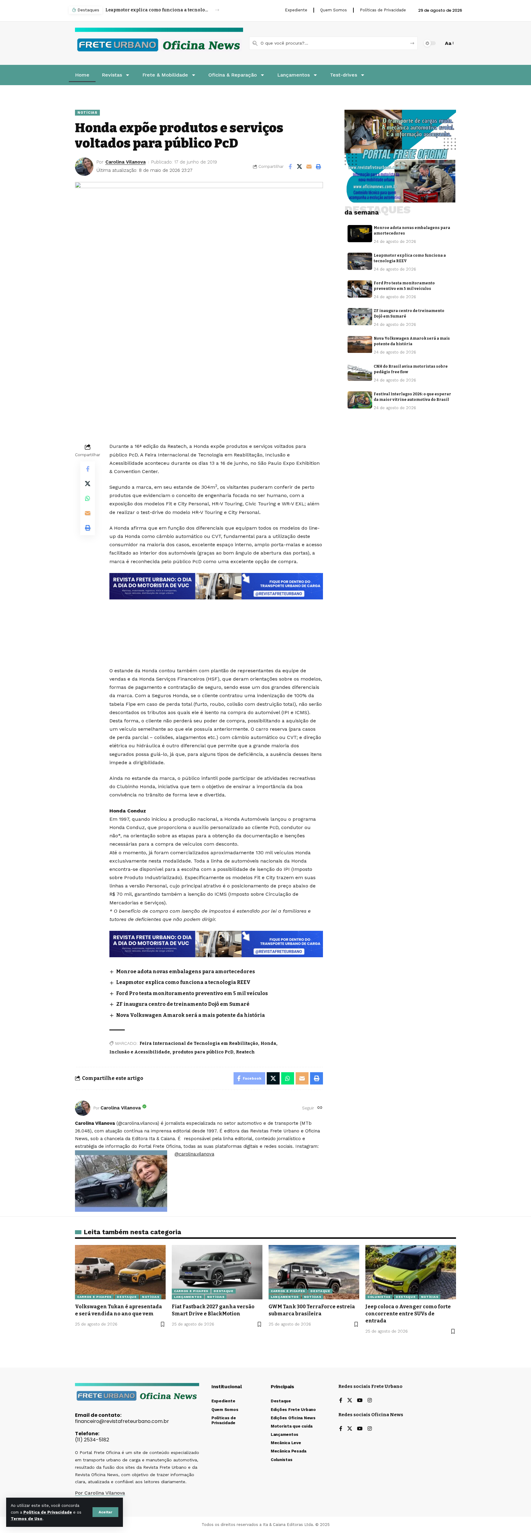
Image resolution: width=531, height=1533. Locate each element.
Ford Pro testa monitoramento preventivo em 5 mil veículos (156, 10)
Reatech (245, 1052)
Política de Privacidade (47, 1512)
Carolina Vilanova (125, 162)
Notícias (87, 112)
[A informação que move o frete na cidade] (216, 943)
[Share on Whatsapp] (87, 498)
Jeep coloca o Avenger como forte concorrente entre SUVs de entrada (408, 1314)
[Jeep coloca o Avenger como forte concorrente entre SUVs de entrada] (410, 1272)
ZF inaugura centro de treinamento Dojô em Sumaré (183, 1004)
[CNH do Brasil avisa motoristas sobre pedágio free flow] (360, 372)
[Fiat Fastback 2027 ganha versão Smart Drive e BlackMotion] (217, 1272)
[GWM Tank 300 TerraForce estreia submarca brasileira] (314, 1272)
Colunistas (379, 1296)
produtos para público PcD (203, 1052)
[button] (105, 1512)
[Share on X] (299, 167)
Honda (268, 1043)
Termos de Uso (26, 1518)
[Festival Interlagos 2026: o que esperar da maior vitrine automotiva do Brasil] (360, 400)
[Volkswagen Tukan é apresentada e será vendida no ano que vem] (120, 1272)
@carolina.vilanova (194, 1154)
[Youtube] (360, 1400)
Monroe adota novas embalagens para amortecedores (185, 971)
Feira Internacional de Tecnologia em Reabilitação (199, 1043)
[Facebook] (340, 1400)
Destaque (127, 1296)
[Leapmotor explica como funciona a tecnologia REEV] (360, 261)
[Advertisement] (216, 616)
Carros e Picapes (94, 1296)
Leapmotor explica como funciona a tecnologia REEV (183, 982)
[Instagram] (370, 1400)
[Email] (309, 167)
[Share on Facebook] (290, 167)
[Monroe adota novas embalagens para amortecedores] (360, 233)
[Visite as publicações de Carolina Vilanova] (82, 1108)
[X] (349, 1400)
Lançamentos (188, 1296)
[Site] (320, 1108)
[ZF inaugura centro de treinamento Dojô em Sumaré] (360, 316)
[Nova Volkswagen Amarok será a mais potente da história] (360, 344)
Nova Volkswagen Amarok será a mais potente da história (190, 1015)
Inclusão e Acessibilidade (139, 1052)
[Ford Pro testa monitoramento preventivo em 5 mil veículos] (360, 289)
